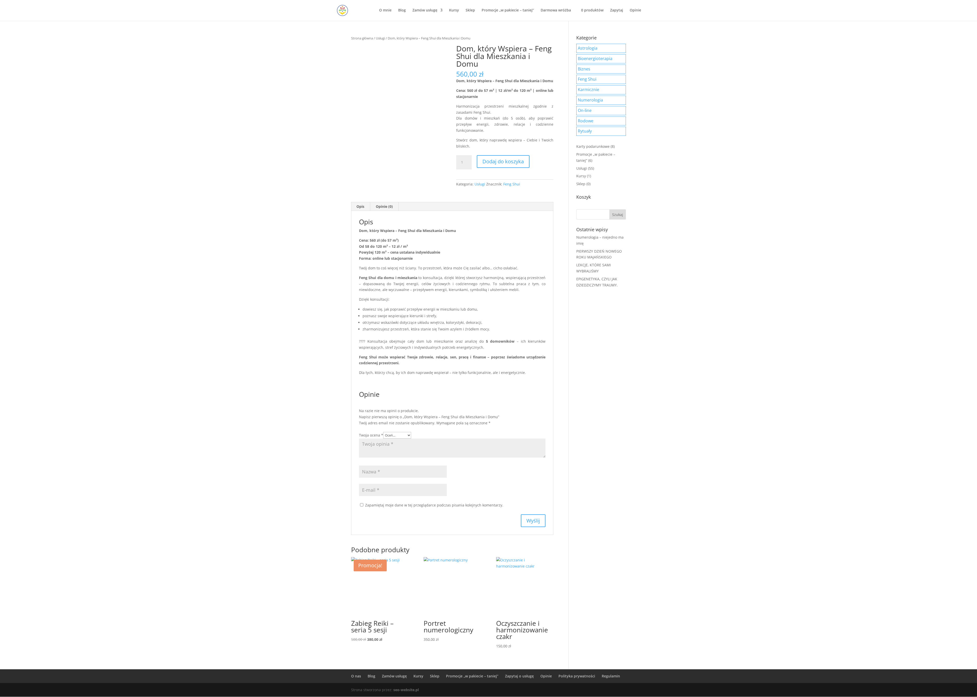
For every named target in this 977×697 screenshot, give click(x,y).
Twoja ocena (371, 435)
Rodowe (585, 121)
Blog (402, 10)
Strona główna (362, 38)
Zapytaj (616, 10)
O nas (356, 676)
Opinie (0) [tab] (384, 206)
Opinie (635, 10)
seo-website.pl (406, 689)
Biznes (584, 69)
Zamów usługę (424, 10)
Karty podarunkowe (593, 146)
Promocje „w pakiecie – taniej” (508, 10)
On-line (585, 110)
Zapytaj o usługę (519, 676)
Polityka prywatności (576, 676)
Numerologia (590, 100)
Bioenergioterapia (595, 58)
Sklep (470, 10)
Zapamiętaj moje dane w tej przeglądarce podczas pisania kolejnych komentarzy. (434, 505)
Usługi (380, 38)
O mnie (385, 10)
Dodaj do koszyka (503, 161)
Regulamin (611, 676)
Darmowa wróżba (556, 10)
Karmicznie (588, 89)
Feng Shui (511, 184)
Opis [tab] (360, 206)
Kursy (454, 10)
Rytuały (585, 131)
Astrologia (587, 48)
